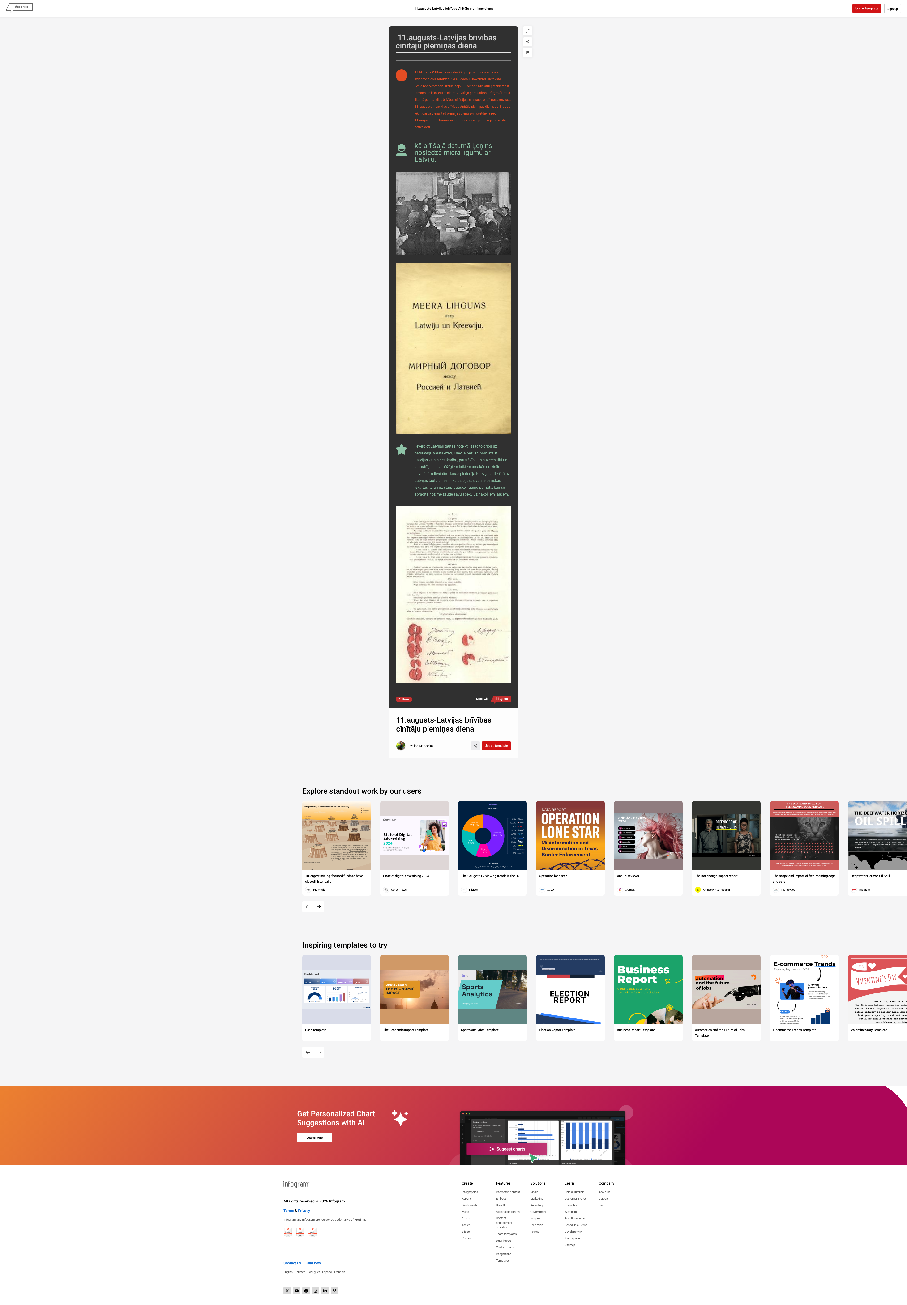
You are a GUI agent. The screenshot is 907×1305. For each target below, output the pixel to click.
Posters (467, 1238)
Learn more (314, 1137)
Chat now (313, 1263)
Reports (467, 1198)
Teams (534, 1231)
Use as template (867, 8)
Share (405, 699)
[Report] (527, 52)
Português (313, 1272)
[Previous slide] (307, 906)
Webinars (571, 1212)
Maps (465, 1212)
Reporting (536, 1205)
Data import (503, 1240)
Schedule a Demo (576, 1225)
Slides (466, 1231)
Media (534, 1192)
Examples (571, 1205)
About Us (604, 1192)
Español (327, 1272)
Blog (601, 1205)
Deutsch (300, 1272)
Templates (502, 1260)
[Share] (527, 41)
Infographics (470, 1192)
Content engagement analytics (504, 1222)
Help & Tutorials (574, 1192)
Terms (288, 1210)
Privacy (304, 1210)
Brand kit (501, 1205)
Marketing (536, 1198)
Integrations (503, 1254)
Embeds (501, 1198)
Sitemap (570, 1245)
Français (339, 1272)
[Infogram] (19, 8)
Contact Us (292, 1263)
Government (538, 1212)
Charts (466, 1218)
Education (536, 1225)
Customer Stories (575, 1198)
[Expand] (527, 30)
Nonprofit (536, 1218)
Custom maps (505, 1247)
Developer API (573, 1231)
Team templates (506, 1234)
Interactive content (508, 1192)
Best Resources (575, 1218)
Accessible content (508, 1212)
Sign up (892, 9)
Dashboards (469, 1205)
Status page (572, 1238)
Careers (604, 1198)
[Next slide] (318, 906)
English (288, 1272)
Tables (466, 1225)
